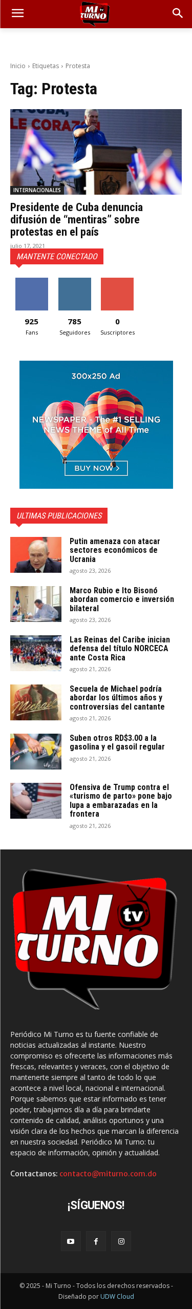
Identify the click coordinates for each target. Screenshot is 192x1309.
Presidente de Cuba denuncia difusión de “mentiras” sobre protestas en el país (76, 219)
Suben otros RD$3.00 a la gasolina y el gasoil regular (117, 742)
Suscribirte (117, 281)
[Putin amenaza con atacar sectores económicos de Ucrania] (35, 555)
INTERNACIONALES (37, 190)
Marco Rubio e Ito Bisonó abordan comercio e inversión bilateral (122, 599)
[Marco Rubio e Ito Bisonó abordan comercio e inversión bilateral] (35, 604)
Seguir (74, 281)
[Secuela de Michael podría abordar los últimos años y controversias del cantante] (35, 702)
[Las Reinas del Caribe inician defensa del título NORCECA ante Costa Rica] (35, 653)
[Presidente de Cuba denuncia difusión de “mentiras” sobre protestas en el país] (96, 152)
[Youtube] (71, 1241)
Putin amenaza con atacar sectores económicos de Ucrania (115, 550)
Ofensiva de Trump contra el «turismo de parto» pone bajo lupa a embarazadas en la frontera (121, 800)
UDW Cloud (117, 1296)
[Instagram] (121, 1241)
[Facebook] (96, 1241)
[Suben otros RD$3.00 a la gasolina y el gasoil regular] (35, 752)
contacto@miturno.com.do (108, 1173)
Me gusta (31, 281)
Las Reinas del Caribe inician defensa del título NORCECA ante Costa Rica (120, 648)
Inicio (18, 65)
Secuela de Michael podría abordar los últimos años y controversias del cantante (117, 698)
